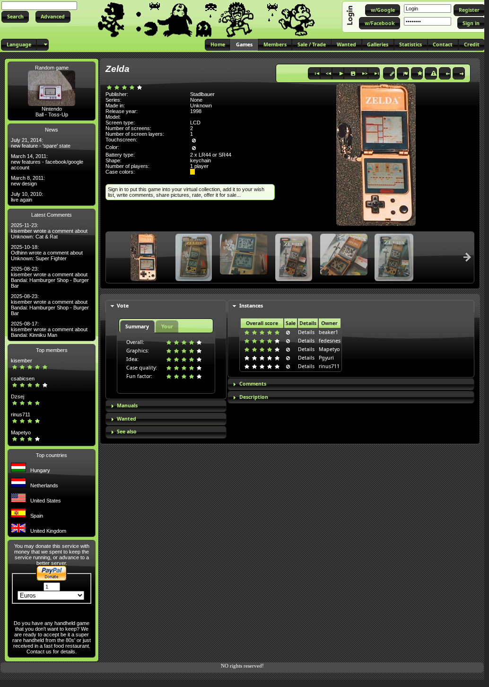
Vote (123, 305)
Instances (251, 305)
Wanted (126, 418)
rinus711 (20, 414)
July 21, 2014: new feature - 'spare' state (40, 143)
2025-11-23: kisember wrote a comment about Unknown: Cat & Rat (49, 230)
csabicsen (23, 378)
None (196, 100)
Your (167, 326)
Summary (137, 326)
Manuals (127, 405)
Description (253, 397)
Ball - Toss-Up (51, 114)
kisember (21, 360)
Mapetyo (21, 432)
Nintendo (52, 109)
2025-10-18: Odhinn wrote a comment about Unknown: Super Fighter (47, 252)
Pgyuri (326, 357)
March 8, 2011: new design (28, 180)
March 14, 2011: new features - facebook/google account (47, 161)
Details (306, 332)
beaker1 (328, 332)
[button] (15, 17)
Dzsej (17, 396)
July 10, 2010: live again (27, 197)
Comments (252, 383)
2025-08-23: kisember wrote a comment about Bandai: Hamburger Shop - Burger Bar (50, 277)
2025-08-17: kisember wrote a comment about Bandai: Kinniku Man (49, 329)
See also (127, 431)
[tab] (166, 306)
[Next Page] (467, 257)
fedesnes (330, 340)
